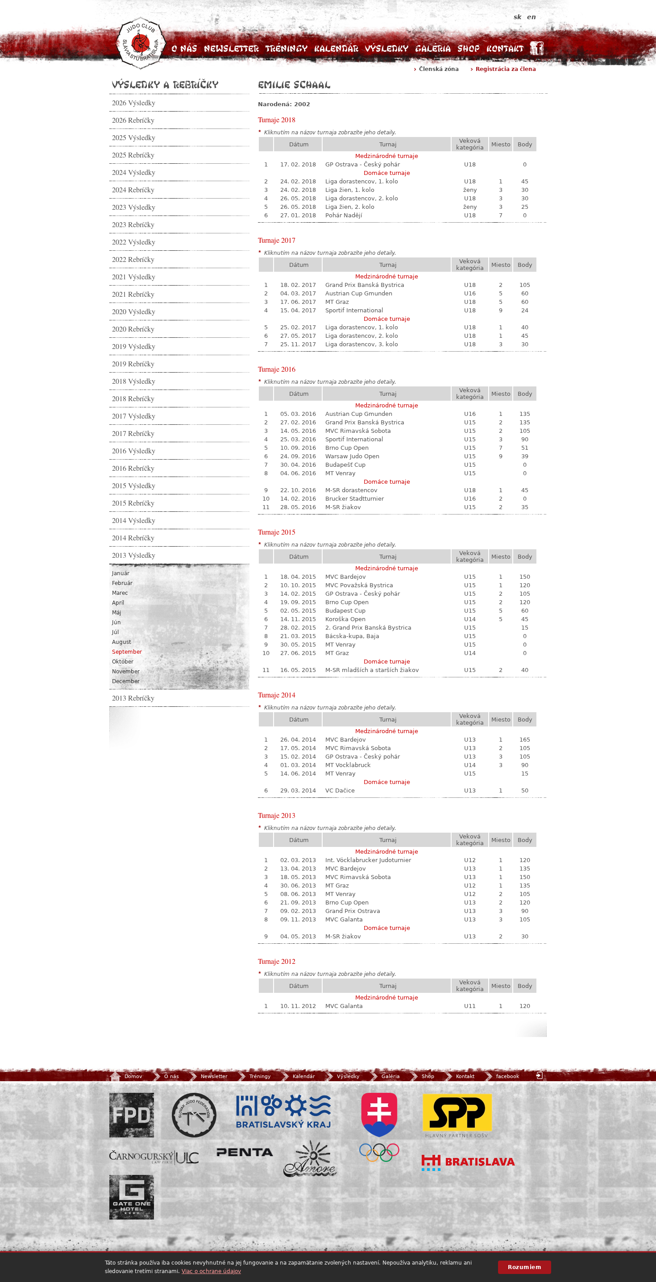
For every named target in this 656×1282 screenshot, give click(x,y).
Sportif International (354, 310)
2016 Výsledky (133, 451)
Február (122, 583)
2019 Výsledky (133, 346)
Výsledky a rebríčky (165, 84)
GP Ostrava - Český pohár (362, 164)
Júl (115, 632)
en (531, 17)
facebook (507, 1076)
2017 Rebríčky (133, 433)
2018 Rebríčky (133, 398)
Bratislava (468, 1163)
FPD (131, 1115)
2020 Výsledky (133, 311)
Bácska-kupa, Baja (352, 636)
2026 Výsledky (133, 103)
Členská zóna (439, 69)
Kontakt (504, 48)
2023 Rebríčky (133, 224)
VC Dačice (340, 790)
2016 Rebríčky (133, 468)
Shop (468, 48)
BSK (283, 1111)
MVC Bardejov (345, 576)
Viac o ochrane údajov (211, 1271)
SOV (379, 1127)
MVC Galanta (344, 919)
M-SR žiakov (343, 507)
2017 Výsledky (133, 416)
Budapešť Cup (345, 464)
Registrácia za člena (506, 69)
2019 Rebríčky (133, 364)
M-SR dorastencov (351, 490)
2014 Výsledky (133, 520)
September (127, 652)
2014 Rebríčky (133, 538)
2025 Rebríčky (133, 155)
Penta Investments (245, 1152)
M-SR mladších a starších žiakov (372, 670)
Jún (116, 622)
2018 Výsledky (133, 381)
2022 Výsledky (133, 242)
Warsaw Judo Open (352, 456)
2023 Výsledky (133, 207)
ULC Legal (154, 1157)
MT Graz (337, 302)
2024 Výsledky (133, 172)
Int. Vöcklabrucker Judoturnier (368, 860)
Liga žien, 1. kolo (349, 190)
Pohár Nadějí (343, 215)
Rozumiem (524, 1267)
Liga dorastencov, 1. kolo (361, 181)
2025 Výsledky (133, 137)
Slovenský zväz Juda (194, 1115)
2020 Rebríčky (133, 329)
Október (122, 662)
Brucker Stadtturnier (354, 498)
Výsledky (386, 48)
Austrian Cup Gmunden (358, 293)
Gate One (131, 1197)
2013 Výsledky (133, 555)
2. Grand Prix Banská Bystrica (368, 627)
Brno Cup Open (347, 447)
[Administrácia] (540, 1075)
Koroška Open (345, 619)
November (126, 671)
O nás (184, 48)
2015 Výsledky (133, 485)
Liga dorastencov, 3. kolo (361, 344)
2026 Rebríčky (133, 120)
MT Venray (340, 473)
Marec (120, 593)
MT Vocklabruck (348, 765)
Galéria (433, 48)
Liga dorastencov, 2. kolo (361, 198)
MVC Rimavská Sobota (358, 430)
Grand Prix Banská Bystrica (364, 285)
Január (120, 573)
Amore (310, 1158)
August (121, 642)
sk (517, 17)
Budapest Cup (345, 610)
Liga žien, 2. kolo (349, 206)
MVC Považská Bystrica (359, 585)
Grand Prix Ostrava (352, 911)
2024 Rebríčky (133, 190)
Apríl (118, 603)
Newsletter (231, 48)
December (126, 681)
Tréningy (286, 48)
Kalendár (336, 48)
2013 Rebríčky (133, 698)
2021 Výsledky (133, 277)
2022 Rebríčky (133, 259)
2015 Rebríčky (133, 503)
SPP (457, 1115)
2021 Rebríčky (133, 294)
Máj (116, 613)
